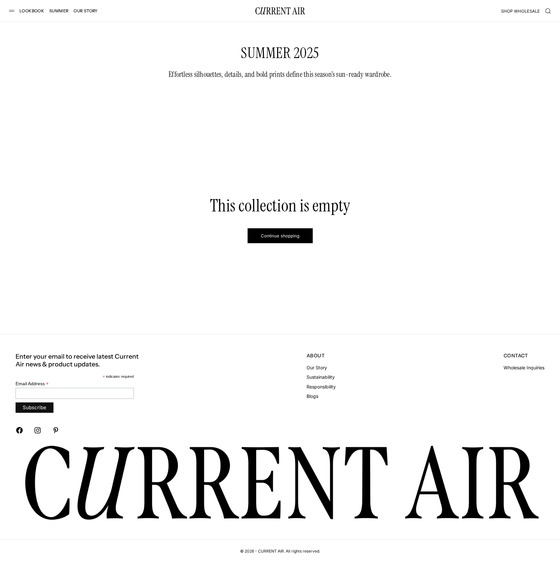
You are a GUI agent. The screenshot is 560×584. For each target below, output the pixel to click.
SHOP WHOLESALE (520, 11)
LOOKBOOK (31, 10)
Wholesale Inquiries (524, 367)
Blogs (312, 396)
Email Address (32, 384)
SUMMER (58, 10)
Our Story (317, 367)
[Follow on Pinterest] (56, 430)
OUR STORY (86, 10)
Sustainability (321, 377)
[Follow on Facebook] (19, 430)
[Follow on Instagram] (37, 430)
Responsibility (321, 386)
